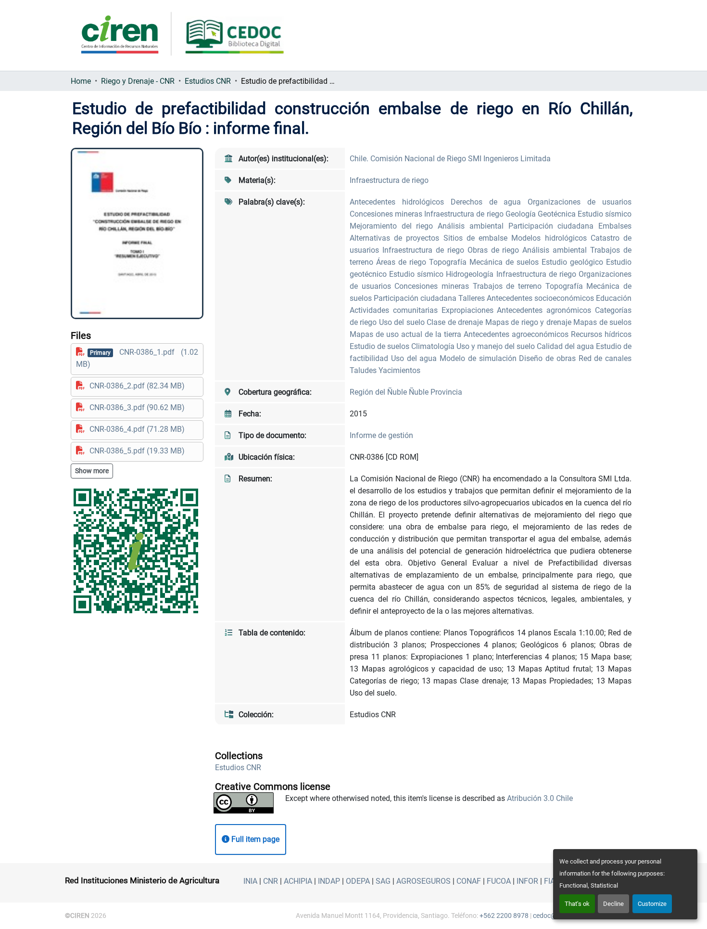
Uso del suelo (403, 322)
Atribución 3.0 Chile (540, 798)
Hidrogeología (471, 274)
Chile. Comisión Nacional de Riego (409, 158)
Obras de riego (495, 250)
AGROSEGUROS (423, 881)
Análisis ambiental (473, 226)
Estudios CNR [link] (208, 81)
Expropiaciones (469, 310)
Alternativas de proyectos (396, 238)
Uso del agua (415, 358)
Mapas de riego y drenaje (529, 322)
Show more (92, 471)
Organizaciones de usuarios (579, 201)
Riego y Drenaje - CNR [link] (138, 81)
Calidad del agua (566, 346)
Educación (613, 298)
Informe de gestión (381, 435)
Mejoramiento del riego (394, 226)
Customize (652, 903)
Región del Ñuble (379, 392)
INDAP (329, 881)
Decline (613, 903)
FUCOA (499, 881)
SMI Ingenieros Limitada (509, 158)
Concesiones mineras (387, 214)
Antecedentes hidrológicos (400, 201)
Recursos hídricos (601, 334)
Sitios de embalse (477, 238)
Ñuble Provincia (435, 392)
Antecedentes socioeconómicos (541, 298)
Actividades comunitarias (396, 310)
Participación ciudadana (553, 226)
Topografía (449, 262)
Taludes (364, 370)
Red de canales (605, 358)
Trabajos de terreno (509, 286)
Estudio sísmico (604, 214)
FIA (549, 881)
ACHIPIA (298, 881)
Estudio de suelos (380, 346)
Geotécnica (558, 214)
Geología (521, 214)
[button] (238, 767)
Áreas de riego (402, 262)
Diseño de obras (548, 358)
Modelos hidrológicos (550, 238)
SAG (383, 881)
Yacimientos (399, 370)
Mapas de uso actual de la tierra (407, 334)
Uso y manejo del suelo (496, 346)
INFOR (527, 881)
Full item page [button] (254, 839)
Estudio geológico (574, 262)
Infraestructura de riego (389, 180)
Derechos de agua (489, 201)
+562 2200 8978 (504, 915)
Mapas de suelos (602, 322)
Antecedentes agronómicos (546, 310)
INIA (250, 881)
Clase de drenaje (456, 322)
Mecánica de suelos (505, 262)
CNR (270, 881)
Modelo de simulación (479, 358)
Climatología (433, 346)
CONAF (468, 881)
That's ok (577, 903)
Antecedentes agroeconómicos (517, 334)
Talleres (472, 298)
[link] (137, 358)
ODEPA (358, 881)
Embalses (614, 226)
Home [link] (81, 81)
